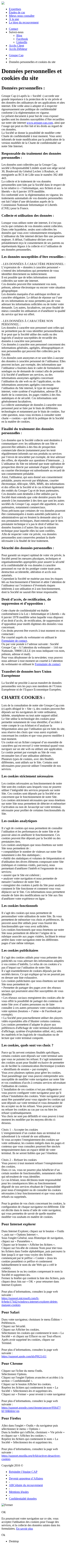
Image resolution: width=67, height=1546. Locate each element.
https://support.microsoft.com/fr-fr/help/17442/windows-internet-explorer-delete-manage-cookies (29, 1302)
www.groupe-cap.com (40, 122)
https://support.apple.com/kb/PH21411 (24, 1356)
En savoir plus (24, 1528)
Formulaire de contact (14, 640)
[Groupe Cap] (2, 3)
